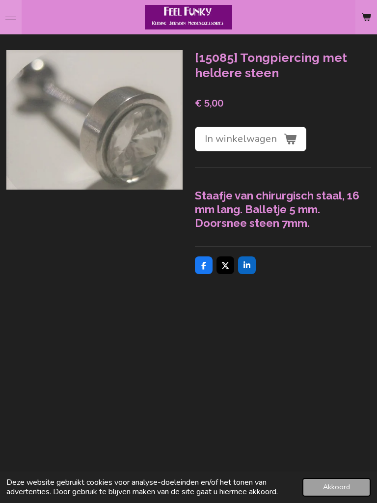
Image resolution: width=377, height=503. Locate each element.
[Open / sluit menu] (11, 17)
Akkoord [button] (336, 487)
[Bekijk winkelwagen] (366, 17)
